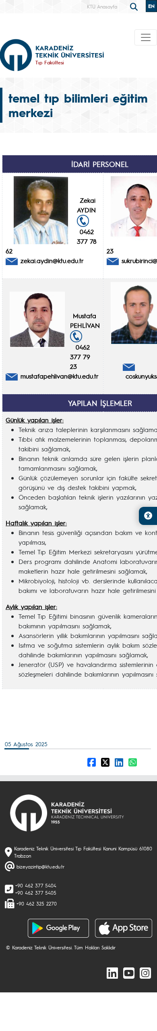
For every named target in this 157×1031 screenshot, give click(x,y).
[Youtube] (128, 972)
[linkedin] (112, 972)
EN (151, 6)
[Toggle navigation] (145, 37)
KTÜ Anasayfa (102, 6)
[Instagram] (145, 972)
